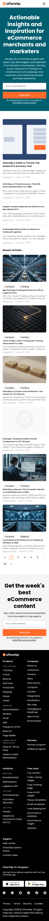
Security (27, 903)
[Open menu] (44, 3)
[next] (11, 564)
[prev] (5, 557)
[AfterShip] (12, 4)
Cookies (38, 903)
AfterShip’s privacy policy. (25, 102)
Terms (16, 903)
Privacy (7, 903)
